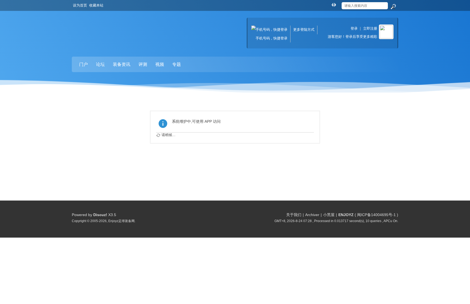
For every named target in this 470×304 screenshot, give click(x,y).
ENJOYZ (346, 215)
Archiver (312, 215)
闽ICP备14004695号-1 (376, 215)
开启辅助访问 (328, 3)
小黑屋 (329, 215)
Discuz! (100, 215)
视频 (159, 64)
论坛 (100, 64)
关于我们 (293, 215)
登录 (354, 28)
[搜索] (393, 7)
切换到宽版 (333, 4)
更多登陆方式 (303, 29)
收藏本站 (96, 5)
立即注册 (370, 28)
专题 (176, 64)
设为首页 (80, 5)
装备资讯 (121, 64)
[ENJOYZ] (100, 28)
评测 (142, 64)
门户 (83, 64)
